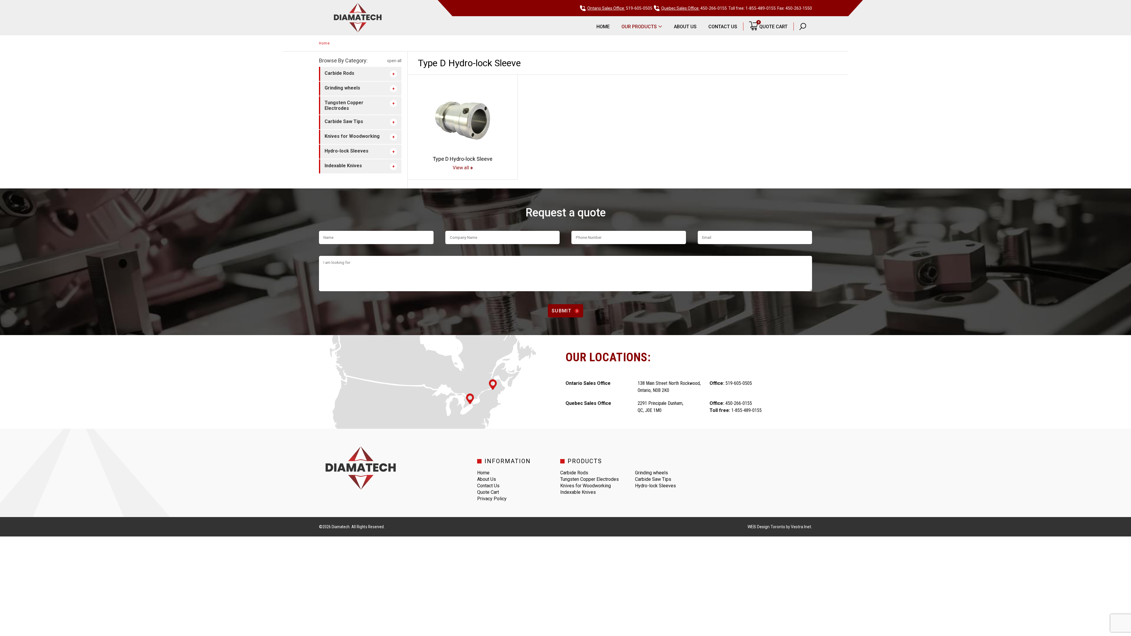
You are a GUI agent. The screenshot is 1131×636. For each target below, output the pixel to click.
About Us (685, 26)
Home (603, 26)
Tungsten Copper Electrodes (344, 105)
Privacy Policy (492, 498)
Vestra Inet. (801, 526)
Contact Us (722, 26)
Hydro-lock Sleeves (346, 151)
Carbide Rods (339, 73)
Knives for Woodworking (352, 136)
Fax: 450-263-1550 (794, 8)
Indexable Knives (343, 165)
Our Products (639, 26)
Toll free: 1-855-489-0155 (752, 8)
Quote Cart (773, 25)
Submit (561, 311)
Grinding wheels (342, 88)
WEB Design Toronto (766, 526)
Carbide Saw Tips (344, 121)
